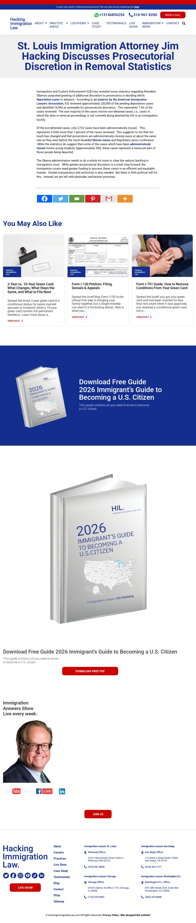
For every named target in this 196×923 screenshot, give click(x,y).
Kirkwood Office (96, 852)
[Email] (76, 199)
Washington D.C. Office (157, 882)
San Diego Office (154, 852)
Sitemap (59, 901)
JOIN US (98, 814)
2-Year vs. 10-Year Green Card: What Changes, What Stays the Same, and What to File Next (31, 288)
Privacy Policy (111, 915)
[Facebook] (44, 199)
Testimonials (116, 23)
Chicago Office (96, 882)
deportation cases (48, 99)
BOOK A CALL (172, 15)
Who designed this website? (135, 915)
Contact (172, 23)
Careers (59, 852)
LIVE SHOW (25, 887)
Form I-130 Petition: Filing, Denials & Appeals (92, 286)
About (39, 23)
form (137, 7)
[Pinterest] (92, 199)
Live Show (133, 25)
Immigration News (151, 25)
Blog (57, 883)
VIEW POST (13, 321)
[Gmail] (109, 199)
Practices (60, 858)
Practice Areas (56, 25)
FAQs (57, 895)
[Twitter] (60, 199)
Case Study (96, 25)
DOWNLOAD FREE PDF (90, 671)
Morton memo (101, 140)
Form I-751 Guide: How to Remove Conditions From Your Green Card (162, 286)
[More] (125, 199)
